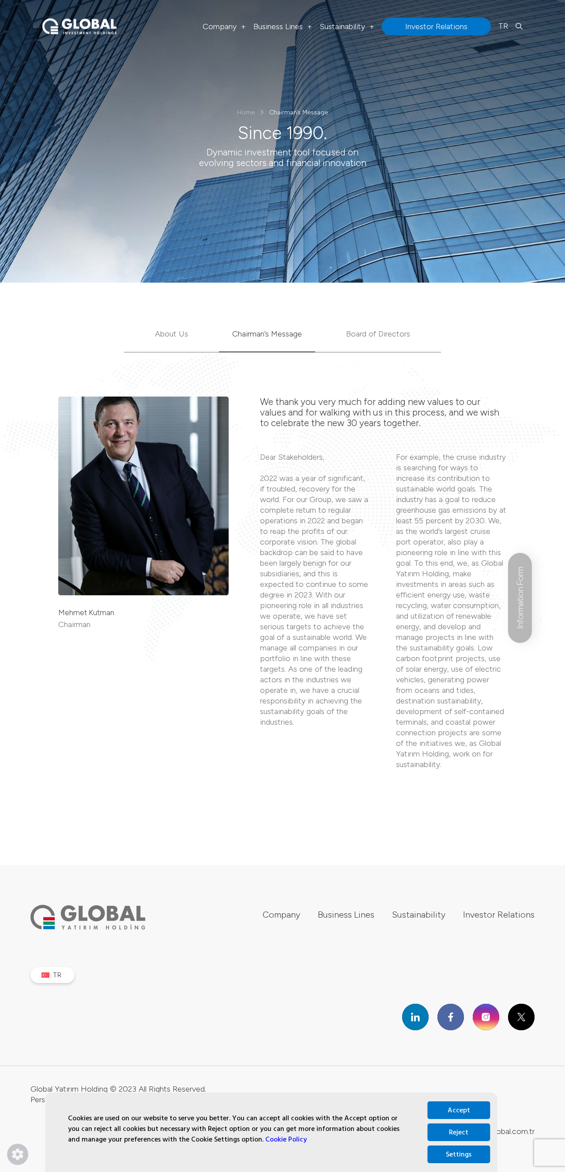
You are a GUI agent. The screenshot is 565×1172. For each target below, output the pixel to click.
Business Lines (282, 26)
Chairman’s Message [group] (267, 334)
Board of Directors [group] (378, 334)
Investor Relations (499, 914)
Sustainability (347, 26)
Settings (458, 1154)
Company (224, 26)
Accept (459, 1110)
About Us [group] (171, 334)
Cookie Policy (286, 1139)
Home (246, 112)
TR (503, 26)
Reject (458, 1132)
